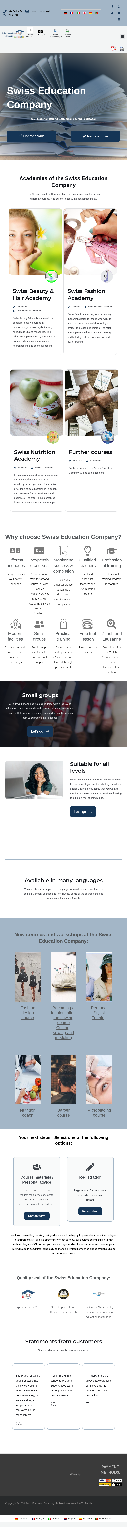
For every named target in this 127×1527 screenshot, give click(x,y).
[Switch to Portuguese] (97, 13)
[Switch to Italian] (78, 13)
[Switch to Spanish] (90, 13)
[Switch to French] (72, 13)
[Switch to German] (65, 13)
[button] (122, 36)
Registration (90, 1211)
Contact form (36, 1216)
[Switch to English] (84, 13)
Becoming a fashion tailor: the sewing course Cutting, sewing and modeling (63, 1022)
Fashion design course (27, 1012)
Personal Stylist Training (99, 1012)
